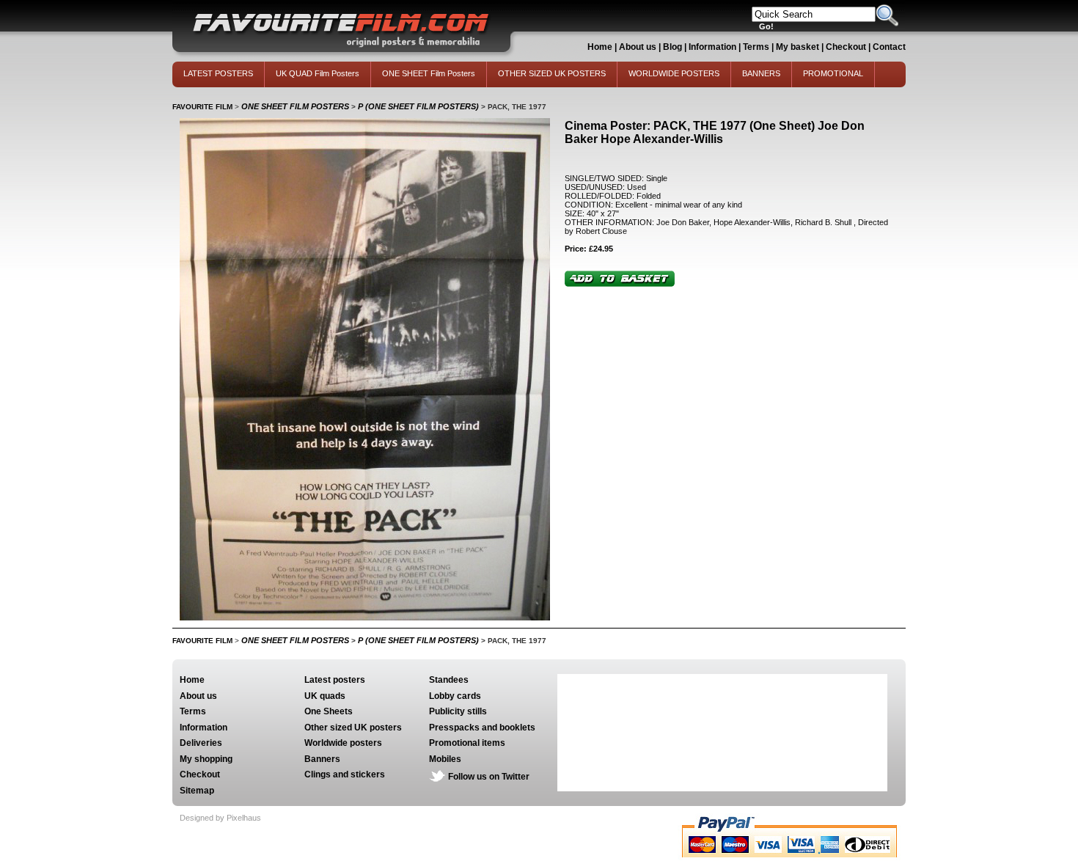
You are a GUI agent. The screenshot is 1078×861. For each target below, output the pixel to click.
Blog (672, 47)
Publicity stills (458, 711)
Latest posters (334, 680)
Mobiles (445, 759)
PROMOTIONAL (833, 73)
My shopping (206, 759)
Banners (322, 759)
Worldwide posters (343, 743)
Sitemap (197, 790)
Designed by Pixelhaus (220, 817)
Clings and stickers (344, 774)
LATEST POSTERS (218, 73)
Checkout (847, 47)
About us (637, 47)
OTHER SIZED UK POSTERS (552, 73)
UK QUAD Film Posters (317, 73)
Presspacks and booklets (482, 727)
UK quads (324, 696)
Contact (889, 47)
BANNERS (761, 73)
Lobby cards (455, 696)
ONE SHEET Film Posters (428, 73)
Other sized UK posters (353, 727)
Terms (756, 47)
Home (599, 47)
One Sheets (328, 711)
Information (712, 47)
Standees (449, 680)
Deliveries (201, 743)
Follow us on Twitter (488, 777)
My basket (797, 47)
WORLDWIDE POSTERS (673, 73)
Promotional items (467, 743)
